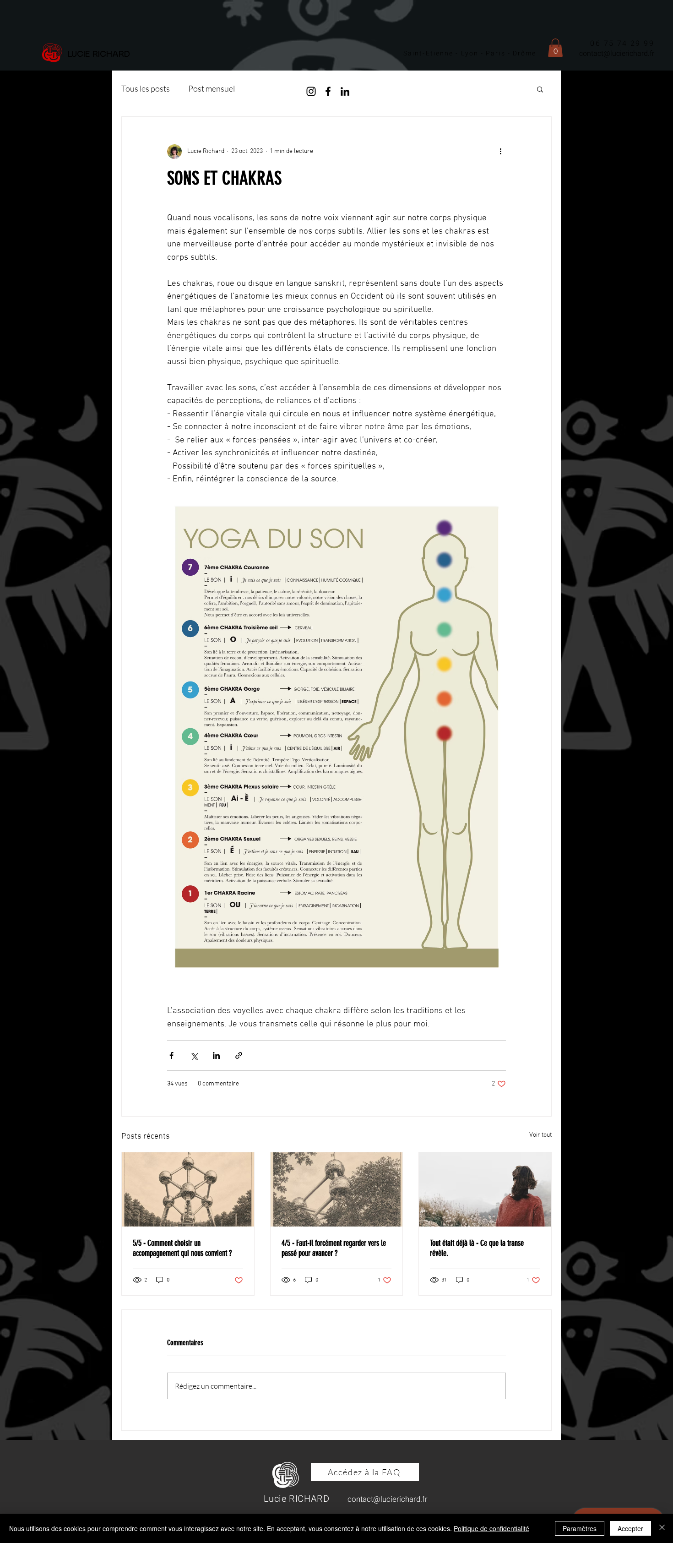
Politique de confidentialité (491, 1528)
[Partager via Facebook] (171, 1055)
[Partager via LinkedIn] (216, 1055)
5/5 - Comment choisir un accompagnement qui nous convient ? (182, 1248)
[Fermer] (662, 1528)
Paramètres (580, 1528)
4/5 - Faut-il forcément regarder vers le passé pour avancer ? (334, 1248)
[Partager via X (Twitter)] (194, 1055)
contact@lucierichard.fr (616, 53)
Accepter (630, 1528)
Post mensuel (211, 88)
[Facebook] (328, 91)
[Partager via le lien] (238, 1055)
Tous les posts (145, 88)
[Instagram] (311, 91)
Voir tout (540, 1135)
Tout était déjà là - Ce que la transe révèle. (477, 1248)
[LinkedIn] (345, 91)
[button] (555, 47)
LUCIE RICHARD (102, 54)
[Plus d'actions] (500, 151)
